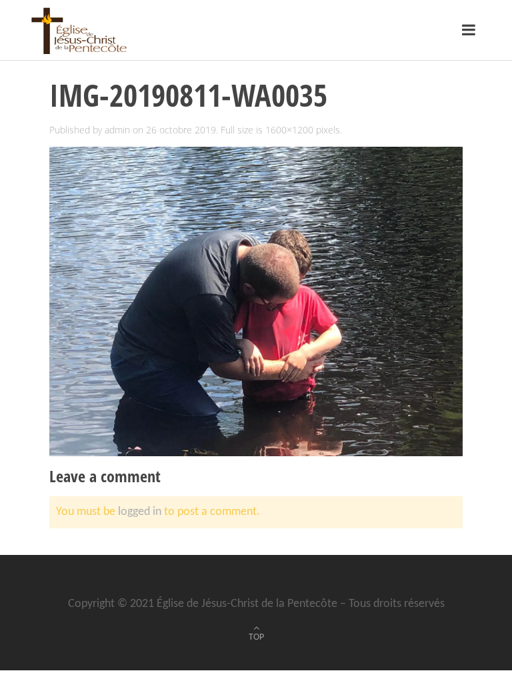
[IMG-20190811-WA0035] (255, 301)
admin (117, 129)
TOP (256, 637)
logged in (139, 512)
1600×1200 (289, 129)
